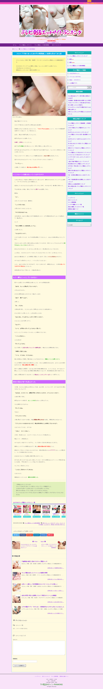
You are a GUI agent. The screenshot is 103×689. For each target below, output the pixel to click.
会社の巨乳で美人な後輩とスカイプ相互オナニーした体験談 (39, 595)
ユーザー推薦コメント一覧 (75, 204)
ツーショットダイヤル (75, 76)
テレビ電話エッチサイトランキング (78, 56)
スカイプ (52, 523)
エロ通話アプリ (73, 83)
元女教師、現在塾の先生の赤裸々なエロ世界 (79, 100)
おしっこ (47, 523)
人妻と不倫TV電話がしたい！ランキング (78, 161)
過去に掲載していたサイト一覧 (76, 206)
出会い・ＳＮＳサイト (75, 79)
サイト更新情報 (72, 202)
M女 (44, 523)
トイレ (57, 523)
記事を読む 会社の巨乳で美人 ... (56, 602)
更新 (72, 62)
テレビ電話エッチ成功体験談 (42, 45)
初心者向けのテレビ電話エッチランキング (79, 163)
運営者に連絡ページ (73, 209)
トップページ (71, 197)
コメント (15, 639)
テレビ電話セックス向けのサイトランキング (79, 152)
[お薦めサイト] (48, 42)
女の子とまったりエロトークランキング (78, 132)
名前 (39, 659)
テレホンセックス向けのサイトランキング (79, 154)
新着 (71, 59)
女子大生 (57, 524)
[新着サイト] (55, 42)
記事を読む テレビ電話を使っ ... (56, 579)
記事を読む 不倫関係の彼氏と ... (56, 568)
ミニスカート (47, 524)
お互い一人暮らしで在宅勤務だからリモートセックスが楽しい (40, 584)
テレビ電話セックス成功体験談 (32, 523)
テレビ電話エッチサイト (25, 45)
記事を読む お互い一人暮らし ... (56, 590)
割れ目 (52, 524)
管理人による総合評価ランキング (76, 184)
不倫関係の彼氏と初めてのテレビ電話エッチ (34, 561)
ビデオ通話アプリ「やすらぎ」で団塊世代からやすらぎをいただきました (43, 606)
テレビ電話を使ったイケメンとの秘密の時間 (34, 572)
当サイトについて (56, 45)
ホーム (14, 45)
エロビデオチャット (74, 73)
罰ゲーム (62, 524)
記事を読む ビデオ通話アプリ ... (56, 613)
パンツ (61, 523)
